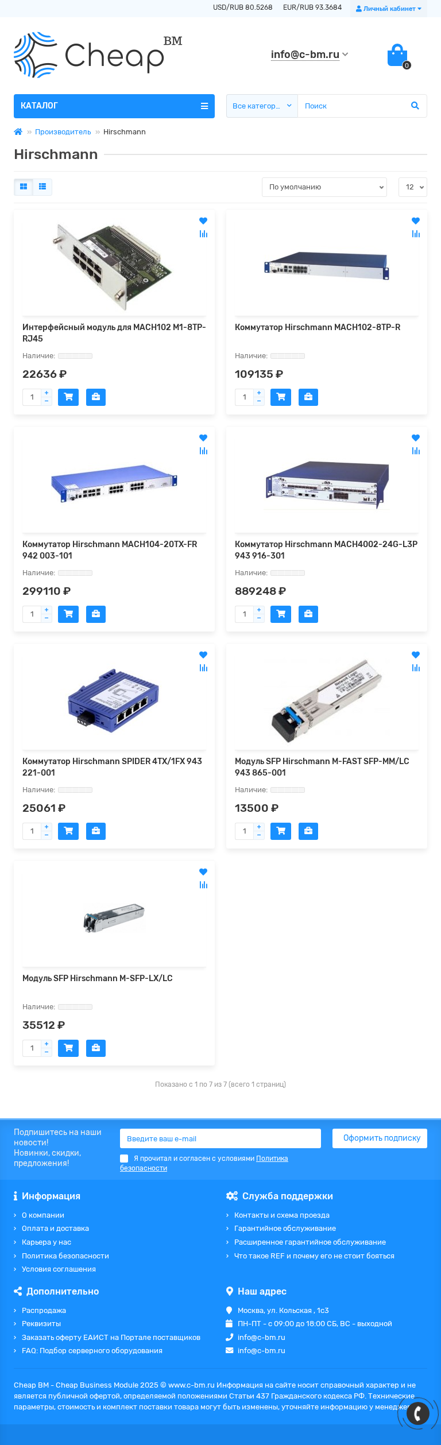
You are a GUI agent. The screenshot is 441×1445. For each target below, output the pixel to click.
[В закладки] (203, 221)
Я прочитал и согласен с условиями (204, 1163)
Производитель (63, 131)
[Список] (42, 187)
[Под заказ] (68, 397)
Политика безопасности (65, 1256)
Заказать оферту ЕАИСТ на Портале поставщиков (111, 1337)
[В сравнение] (203, 233)
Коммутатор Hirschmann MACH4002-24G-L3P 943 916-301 (326, 550)
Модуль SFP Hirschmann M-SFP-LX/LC (97, 978)
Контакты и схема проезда (282, 1215)
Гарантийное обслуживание (285, 1228)
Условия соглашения (59, 1269)
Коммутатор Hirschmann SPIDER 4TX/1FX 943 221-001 (112, 767)
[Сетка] (23, 187)
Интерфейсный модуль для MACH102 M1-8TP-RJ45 (114, 333)
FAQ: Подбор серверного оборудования (92, 1350)
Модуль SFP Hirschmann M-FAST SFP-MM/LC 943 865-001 (322, 767)
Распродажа (44, 1310)
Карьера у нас (46, 1242)
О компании (43, 1215)
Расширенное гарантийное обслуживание (310, 1242)
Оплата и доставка (55, 1228)
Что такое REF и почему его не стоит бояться (314, 1256)
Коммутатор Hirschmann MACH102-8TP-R (317, 327)
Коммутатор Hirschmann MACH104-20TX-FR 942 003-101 (109, 550)
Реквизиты (41, 1323)
